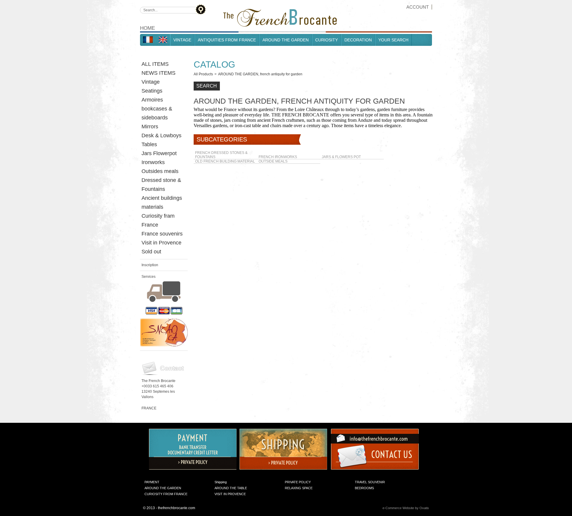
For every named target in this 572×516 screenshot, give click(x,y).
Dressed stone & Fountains (161, 184)
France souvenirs (162, 234)
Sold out (151, 252)
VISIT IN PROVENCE (230, 494)
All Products (203, 74)
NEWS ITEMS (158, 73)
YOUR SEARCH (393, 40)
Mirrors (150, 127)
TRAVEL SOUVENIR (370, 482)
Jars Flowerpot (159, 153)
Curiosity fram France (158, 220)
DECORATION (358, 40)
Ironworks (153, 162)
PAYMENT (151, 482)
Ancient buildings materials (162, 202)
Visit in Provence (161, 243)
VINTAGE (182, 40)
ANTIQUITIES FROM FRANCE (227, 40)
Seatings (152, 91)
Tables (149, 144)
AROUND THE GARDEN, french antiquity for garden (260, 74)
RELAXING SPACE (299, 488)
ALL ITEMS (155, 64)
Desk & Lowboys (161, 135)
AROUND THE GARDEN (285, 40)
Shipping (220, 482)
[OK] (200, 9)
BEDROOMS (364, 488)
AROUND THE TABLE (230, 488)
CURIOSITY (326, 40)
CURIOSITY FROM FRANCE (165, 494)
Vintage (151, 82)
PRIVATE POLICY (298, 482)
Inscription (150, 265)
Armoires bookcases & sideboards (157, 109)
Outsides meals (160, 171)
